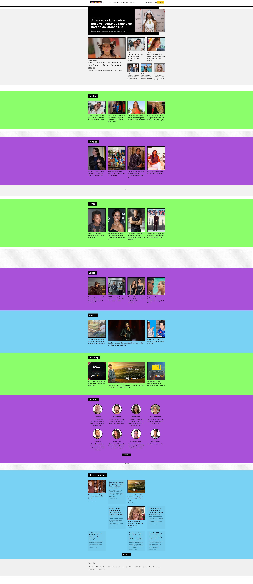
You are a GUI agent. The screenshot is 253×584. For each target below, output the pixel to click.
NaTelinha (130, 566)
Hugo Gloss (103, 566)
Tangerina (101, 569)
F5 (97, 566)
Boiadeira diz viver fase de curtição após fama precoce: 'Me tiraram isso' (105, 70)
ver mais (125, 454)
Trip (145, 566)
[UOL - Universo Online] (103, 2)
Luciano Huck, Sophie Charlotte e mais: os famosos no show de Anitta (108, 31)
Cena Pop (91, 566)
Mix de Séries (111, 566)
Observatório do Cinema (154, 566)
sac (146, 2)
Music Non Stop (121, 566)
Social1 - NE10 (92, 569)
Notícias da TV (138, 566)
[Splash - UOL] (95, 2)
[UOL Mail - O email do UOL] (150, 2)
